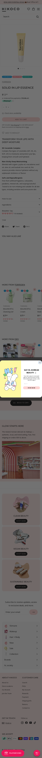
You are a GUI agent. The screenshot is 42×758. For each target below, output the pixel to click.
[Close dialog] (39, 362)
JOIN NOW (31, 388)
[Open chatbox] (37, 753)
